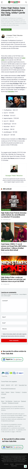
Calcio (2, 392)
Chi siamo (6, 464)
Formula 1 (18, 392)
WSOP (3, 385)
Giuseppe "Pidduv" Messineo (15, 35)
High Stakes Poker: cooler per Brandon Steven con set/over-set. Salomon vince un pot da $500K (13, 279)
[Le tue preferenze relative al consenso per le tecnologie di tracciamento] (25, 466)
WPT (16, 385)
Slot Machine (9, 401)
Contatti (12, 464)
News (2, 401)
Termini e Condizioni (19, 464)
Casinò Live (17, 401)
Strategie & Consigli (13, 403)
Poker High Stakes (6, 29)
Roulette (4, 403)
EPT (12, 385)
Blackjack (23, 401)
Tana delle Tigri (23, 385)
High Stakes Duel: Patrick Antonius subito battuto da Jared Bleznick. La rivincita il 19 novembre (13, 215)
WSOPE (8, 385)
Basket (7, 392)
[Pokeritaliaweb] (14, 2)
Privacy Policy (4, 376)
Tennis (12, 392)
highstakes (11, 91)
